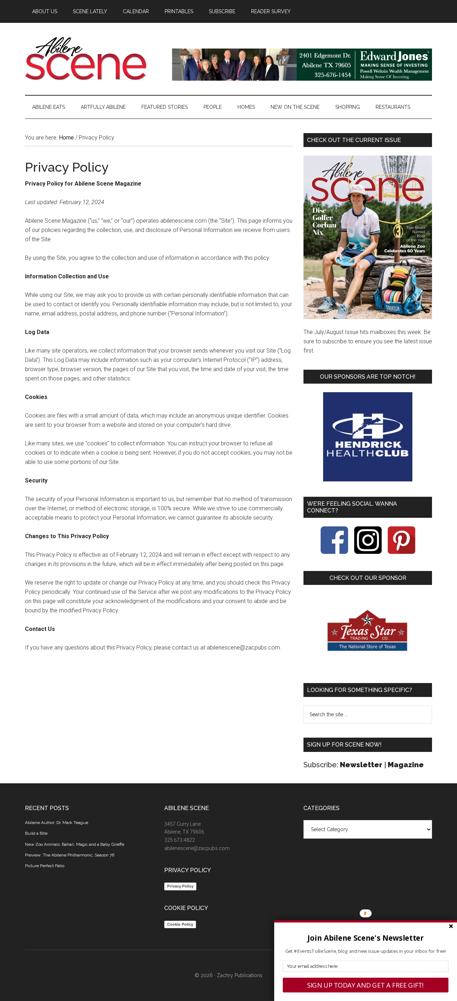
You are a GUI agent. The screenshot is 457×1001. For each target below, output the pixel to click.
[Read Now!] (367, 237)
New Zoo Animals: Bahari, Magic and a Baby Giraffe (74, 844)
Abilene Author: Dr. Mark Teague (56, 822)
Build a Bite (36, 833)
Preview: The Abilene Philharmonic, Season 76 (69, 855)
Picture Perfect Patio (44, 865)
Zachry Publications (239, 975)
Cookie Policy (180, 924)
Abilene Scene (93, 58)
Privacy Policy (180, 886)
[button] (365, 938)
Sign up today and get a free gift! (365, 985)
